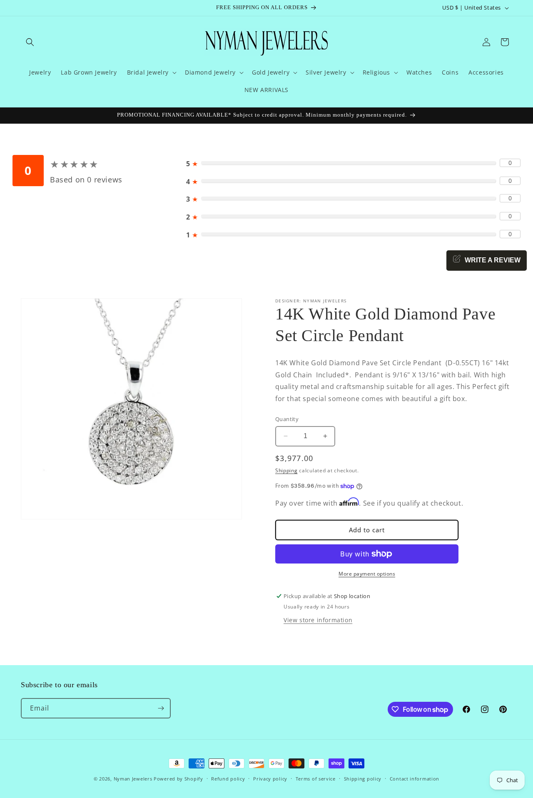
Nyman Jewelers (133, 779)
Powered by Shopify (178, 779)
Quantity (287, 419)
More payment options (367, 573)
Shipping (286, 470)
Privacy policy (270, 779)
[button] (30, 42)
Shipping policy (363, 779)
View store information (318, 620)
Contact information (414, 779)
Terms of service (316, 779)
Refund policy (228, 779)
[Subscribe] (161, 708)
